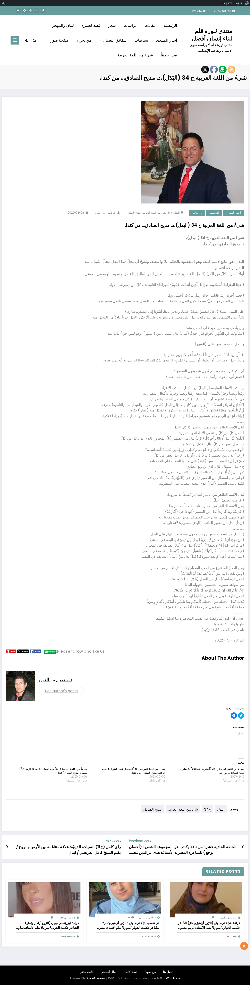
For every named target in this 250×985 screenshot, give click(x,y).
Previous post (140, 840)
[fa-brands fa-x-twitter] (37, 10)
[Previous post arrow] (243, 847)
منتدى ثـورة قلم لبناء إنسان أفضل (212, 35)
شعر (112, 25)
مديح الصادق (134, 213)
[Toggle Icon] (15, 40)
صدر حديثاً (169, 55)
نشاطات (141, 40)
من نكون (150, 972)
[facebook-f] (43, 10)
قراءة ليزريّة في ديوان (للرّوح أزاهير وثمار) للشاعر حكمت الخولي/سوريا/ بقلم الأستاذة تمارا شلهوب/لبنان (48, 925)
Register (227, 3)
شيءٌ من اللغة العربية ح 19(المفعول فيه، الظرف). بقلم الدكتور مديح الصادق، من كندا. (133, 771)
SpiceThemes (95, 978)
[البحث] (34, 40)
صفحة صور (60, 40)
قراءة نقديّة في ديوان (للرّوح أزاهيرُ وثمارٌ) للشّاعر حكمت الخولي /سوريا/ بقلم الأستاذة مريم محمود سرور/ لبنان (209, 925)
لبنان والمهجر (63, 25)
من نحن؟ (84, 40)
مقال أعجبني (109, 972)
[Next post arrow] (7, 847)
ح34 (170, 213)
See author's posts (61, 690)
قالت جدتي (86, 972)
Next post (113, 840)
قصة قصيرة (91, 25)
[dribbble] (30, 10)
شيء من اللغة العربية (135, 55)
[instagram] (24, 10)
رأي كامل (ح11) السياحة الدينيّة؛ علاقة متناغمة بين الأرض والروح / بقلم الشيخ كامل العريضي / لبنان (68, 849)
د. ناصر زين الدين (105, 213)
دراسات (130, 25)
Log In (238, 3)
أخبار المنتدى (166, 40)
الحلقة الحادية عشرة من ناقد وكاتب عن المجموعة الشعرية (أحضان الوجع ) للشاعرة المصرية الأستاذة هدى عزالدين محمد (183, 849)
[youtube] (18, 10)
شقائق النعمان (115, 40)
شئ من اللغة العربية (154, 213)
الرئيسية (170, 25)
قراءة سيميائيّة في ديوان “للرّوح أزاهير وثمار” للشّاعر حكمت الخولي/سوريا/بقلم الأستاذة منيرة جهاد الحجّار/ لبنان (129, 925)
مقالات (150, 25)
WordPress (173, 978)
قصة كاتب (131, 972)
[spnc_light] (26, 40)
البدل (177, 213)
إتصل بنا (168, 972)
